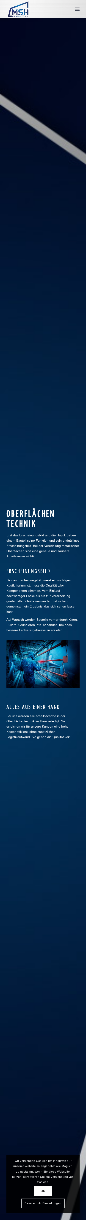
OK (43, 1191)
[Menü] (77, 9)
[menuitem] (77, 9)
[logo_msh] (35, 9)
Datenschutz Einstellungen (43, 1203)
